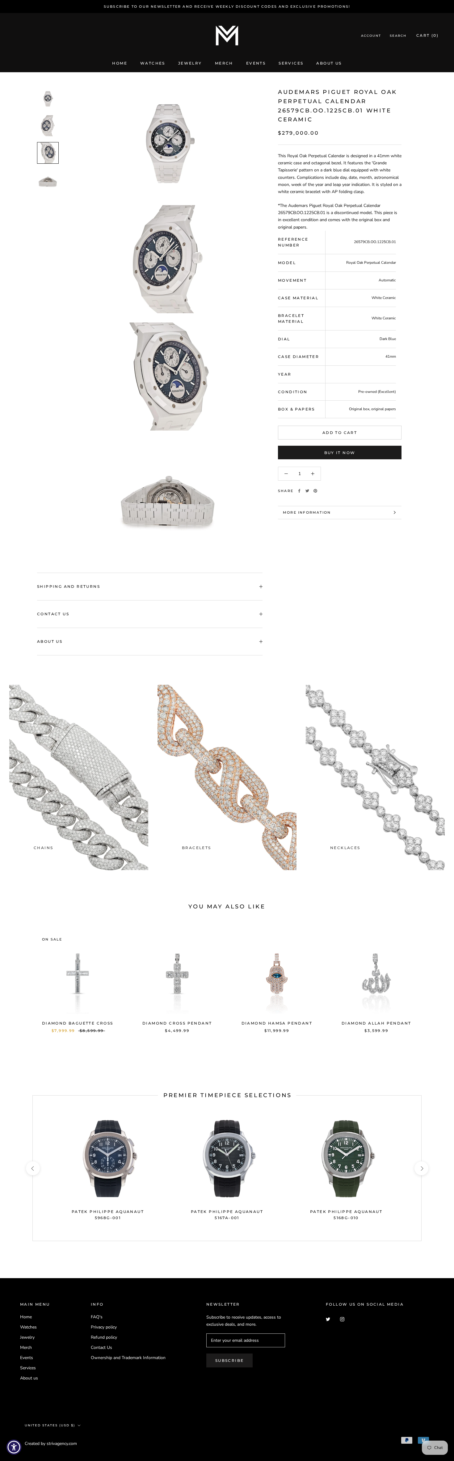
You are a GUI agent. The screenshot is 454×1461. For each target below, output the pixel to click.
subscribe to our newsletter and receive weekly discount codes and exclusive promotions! (227, 6)
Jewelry (190, 63)
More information (307, 512)
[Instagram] (342, 1319)
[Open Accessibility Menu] (14, 1447)
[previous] (19, 976)
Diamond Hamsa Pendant (277, 1023)
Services (291, 63)
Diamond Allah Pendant (376, 1023)
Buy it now (339, 452)
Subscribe (229, 1360)
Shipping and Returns (68, 586)
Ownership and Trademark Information (128, 1358)
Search (398, 36)
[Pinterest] (315, 491)
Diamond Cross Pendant (177, 1023)
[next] (435, 976)
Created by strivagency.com (51, 1443)
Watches (152, 63)
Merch (224, 63)
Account (371, 36)
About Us (49, 641)
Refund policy (104, 1337)
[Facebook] (299, 491)
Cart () (427, 35)
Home (119, 63)
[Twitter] (307, 491)
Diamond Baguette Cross (77, 1023)
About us (329, 63)
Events (256, 63)
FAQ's (97, 1317)
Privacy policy (104, 1327)
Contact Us (53, 614)
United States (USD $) (50, 1425)
